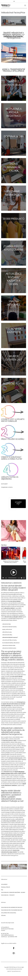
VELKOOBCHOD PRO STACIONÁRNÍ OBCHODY (11, 910)
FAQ (2, 889)
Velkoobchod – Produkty (8, 895)
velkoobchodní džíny (7, 634)
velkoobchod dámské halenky (9, 626)
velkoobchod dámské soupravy (9, 637)
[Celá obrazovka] (24, 578)
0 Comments (18, 872)
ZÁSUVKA (3, 915)
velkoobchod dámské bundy (15, 757)
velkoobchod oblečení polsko (9, 648)
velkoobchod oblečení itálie (8, 645)
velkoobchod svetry (7, 632)
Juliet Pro (9, 971)
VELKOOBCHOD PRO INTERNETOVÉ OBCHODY (11, 907)
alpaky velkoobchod (7, 629)
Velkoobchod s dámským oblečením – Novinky (13, 892)
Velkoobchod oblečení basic (9, 686)
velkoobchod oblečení (10, 653)
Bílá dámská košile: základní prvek (14, 866)
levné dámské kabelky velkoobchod (10, 642)
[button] (13, 572)
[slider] (12, 577)
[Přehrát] (3, 578)
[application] (13, 572)
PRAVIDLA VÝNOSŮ (5, 887)
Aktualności (14, 862)
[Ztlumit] (21, 578)
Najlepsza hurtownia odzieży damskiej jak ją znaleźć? (10, 561)
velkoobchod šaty (6, 624)
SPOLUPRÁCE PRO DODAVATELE (8, 912)
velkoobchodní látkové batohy (9, 640)
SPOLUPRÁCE (4, 884)
